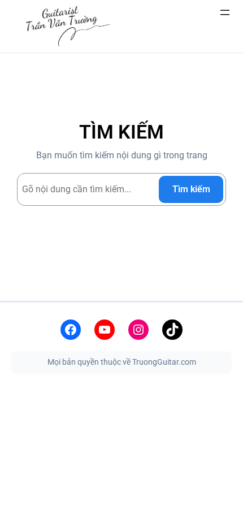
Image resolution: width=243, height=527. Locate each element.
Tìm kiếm (191, 189)
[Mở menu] (225, 12)
